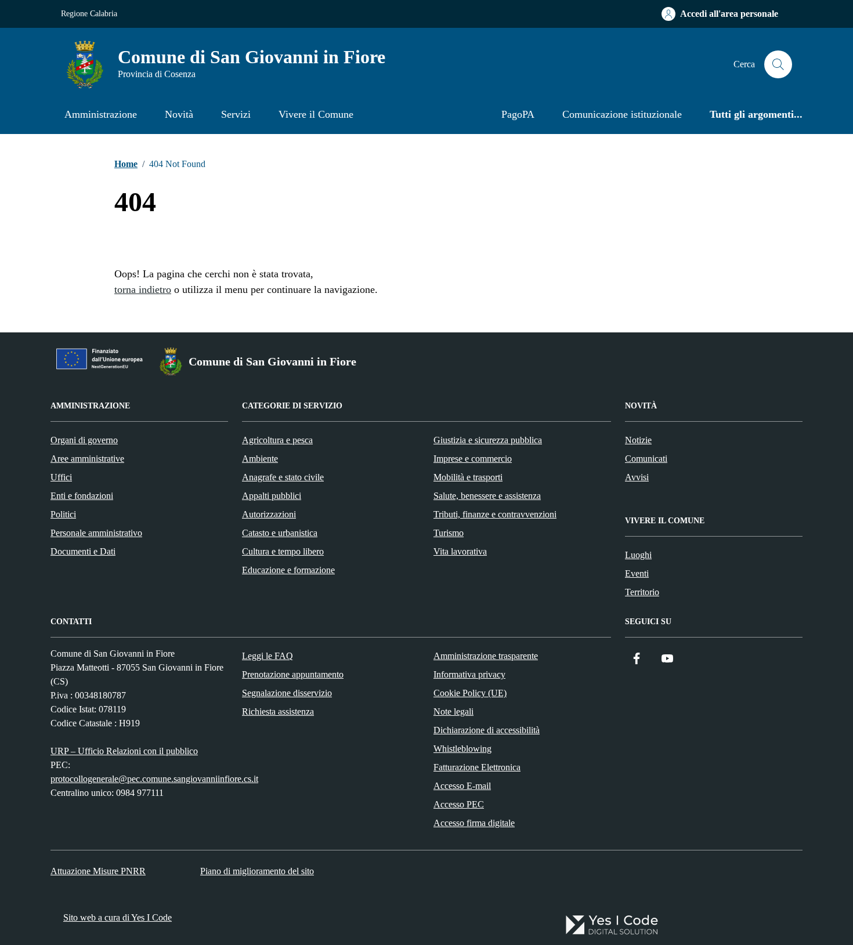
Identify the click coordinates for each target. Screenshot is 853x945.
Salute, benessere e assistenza (487, 496)
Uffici (61, 477)
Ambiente (260, 459)
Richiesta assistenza (278, 711)
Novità (179, 114)
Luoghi (638, 555)
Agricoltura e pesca (277, 440)
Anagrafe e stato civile (283, 477)
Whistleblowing (462, 749)
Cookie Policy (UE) (470, 693)
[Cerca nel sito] (778, 64)
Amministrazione (100, 114)
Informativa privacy (469, 674)
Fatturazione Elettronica (477, 767)
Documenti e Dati (82, 551)
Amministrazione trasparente (485, 656)
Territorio (642, 592)
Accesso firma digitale (474, 823)
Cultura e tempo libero (283, 551)
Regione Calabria (89, 13)
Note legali (453, 711)
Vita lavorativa (460, 551)
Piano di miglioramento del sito (257, 871)
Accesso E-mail (462, 786)
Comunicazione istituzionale (622, 114)
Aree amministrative (87, 459)
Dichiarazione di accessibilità (486, 730)
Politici (63, 514)
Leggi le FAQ (267, 656)
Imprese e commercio (472, 459)
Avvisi (637, 477)
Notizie (638, 440)
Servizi (236, 114)
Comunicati (646, 459)
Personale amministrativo (96, 533)
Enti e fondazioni (81, 496)
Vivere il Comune (316, 114)
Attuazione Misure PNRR (98, 871)
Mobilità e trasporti (468, 477)
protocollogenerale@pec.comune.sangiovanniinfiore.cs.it (154, 779)
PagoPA (517, 114)
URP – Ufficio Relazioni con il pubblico (124, 751)
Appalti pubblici (271, 496)
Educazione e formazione (288, 570)
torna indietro (142, 289)
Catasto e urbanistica (279, 533)
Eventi (637, 573)
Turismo (448, 533)
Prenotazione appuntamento (293, 674)
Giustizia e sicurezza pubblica (487, 440)
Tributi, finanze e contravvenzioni (494, 514)
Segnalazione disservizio (287, 693)
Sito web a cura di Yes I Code (117, 917)
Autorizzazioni (269, 514)
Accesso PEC (458, 804)
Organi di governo (84, 440)
